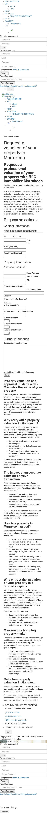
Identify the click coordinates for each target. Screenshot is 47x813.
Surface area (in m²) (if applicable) (18, 311)
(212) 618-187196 (12, 712)
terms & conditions (21, 69)
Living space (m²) (11, 305)
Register (4, 73)
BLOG (7, 18)
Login (3, 47)
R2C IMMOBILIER (12, 1)
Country (7, 295)
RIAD (12, 8)
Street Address (32, 273)
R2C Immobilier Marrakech (15, 720)
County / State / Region (14, 286)
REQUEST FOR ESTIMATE (21, 16)
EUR (10, 89)
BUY (7, 3)
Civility (18, 236)
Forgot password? (29, 86)
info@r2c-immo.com (13, 716)
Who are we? (15, 23)
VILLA (12, 6)
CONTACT (9, 21)
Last (28, 243)
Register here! (16, 86)
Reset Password (7, 83)
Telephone (13, 253)
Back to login (5, 86)
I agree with (15, 69)
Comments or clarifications (15, 343)
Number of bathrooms (13, 330)
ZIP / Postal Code (33, 289)
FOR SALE (9, 13)
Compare (4, 811)
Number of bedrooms (13, 323)
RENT (7, 11)
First (28, 240)
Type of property (15, 299)
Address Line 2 (32, 276)
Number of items (11, 317)
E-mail (11, 246)
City (28, 280)
